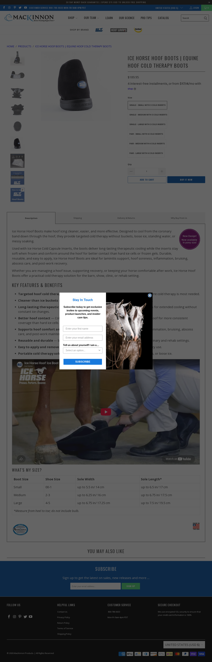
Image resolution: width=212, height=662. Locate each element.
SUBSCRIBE (82, 361)
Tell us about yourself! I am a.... (81, 345)
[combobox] (82, 350)
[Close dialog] (149, 295)
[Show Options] (99, 350)
